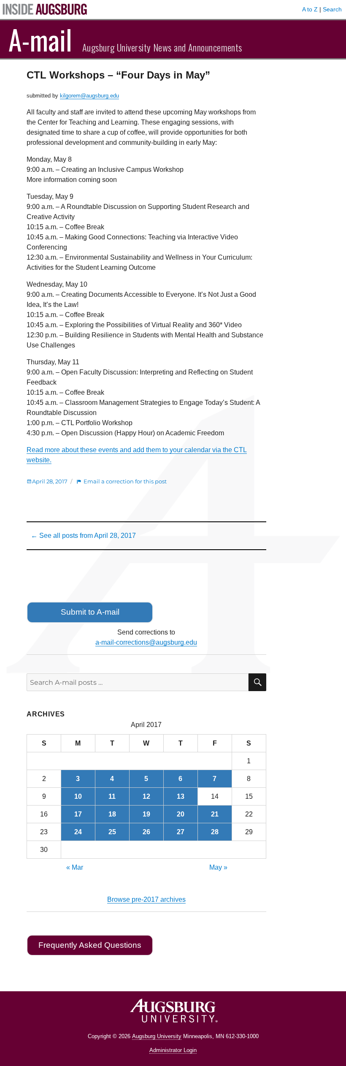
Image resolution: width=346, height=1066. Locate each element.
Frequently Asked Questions (89, 945)
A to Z (310, 9)
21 (215, 814)
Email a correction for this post (125, 481)
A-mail (40, 39)
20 (180, 814)
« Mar (74, 867)
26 (146, 831)
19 (146, 814)
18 (112, 814)
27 (180, 831)
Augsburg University (156, 1036)
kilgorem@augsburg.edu (89, 95)
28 (215, 831)
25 (112, 831)
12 (146, 796)
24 (78, 831)
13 (180, 796)
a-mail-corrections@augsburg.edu (146, 642)
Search (332, 9)
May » (218, 867)
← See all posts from (83, 535)
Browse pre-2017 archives (146, 899)
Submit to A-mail (90, 612)
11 (112, 796)
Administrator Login (173, 1050)
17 (78, 814)
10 (78, 796)
